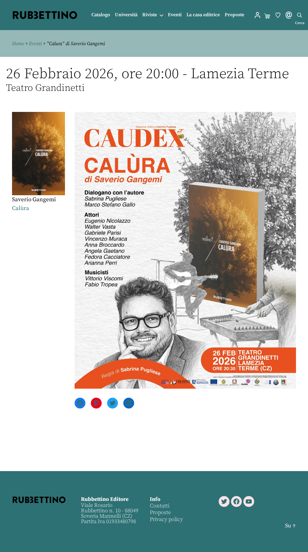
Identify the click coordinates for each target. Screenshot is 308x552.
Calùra (20, 208)
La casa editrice (203, 15)
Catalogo (100, 15)
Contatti (159, 505)
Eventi (175, 15)
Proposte (234, 15)
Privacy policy (166, 519)
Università (126, 15)
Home (18, 44)
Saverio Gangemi (34, 199)
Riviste (149, 15)
